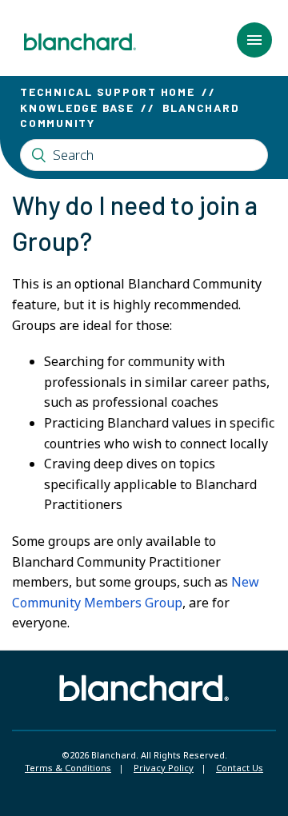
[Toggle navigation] (254, 40)
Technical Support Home (107, 91)
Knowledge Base (77, 107)
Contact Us (239, 768)
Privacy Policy (164, 768)
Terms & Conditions (68, 768)
